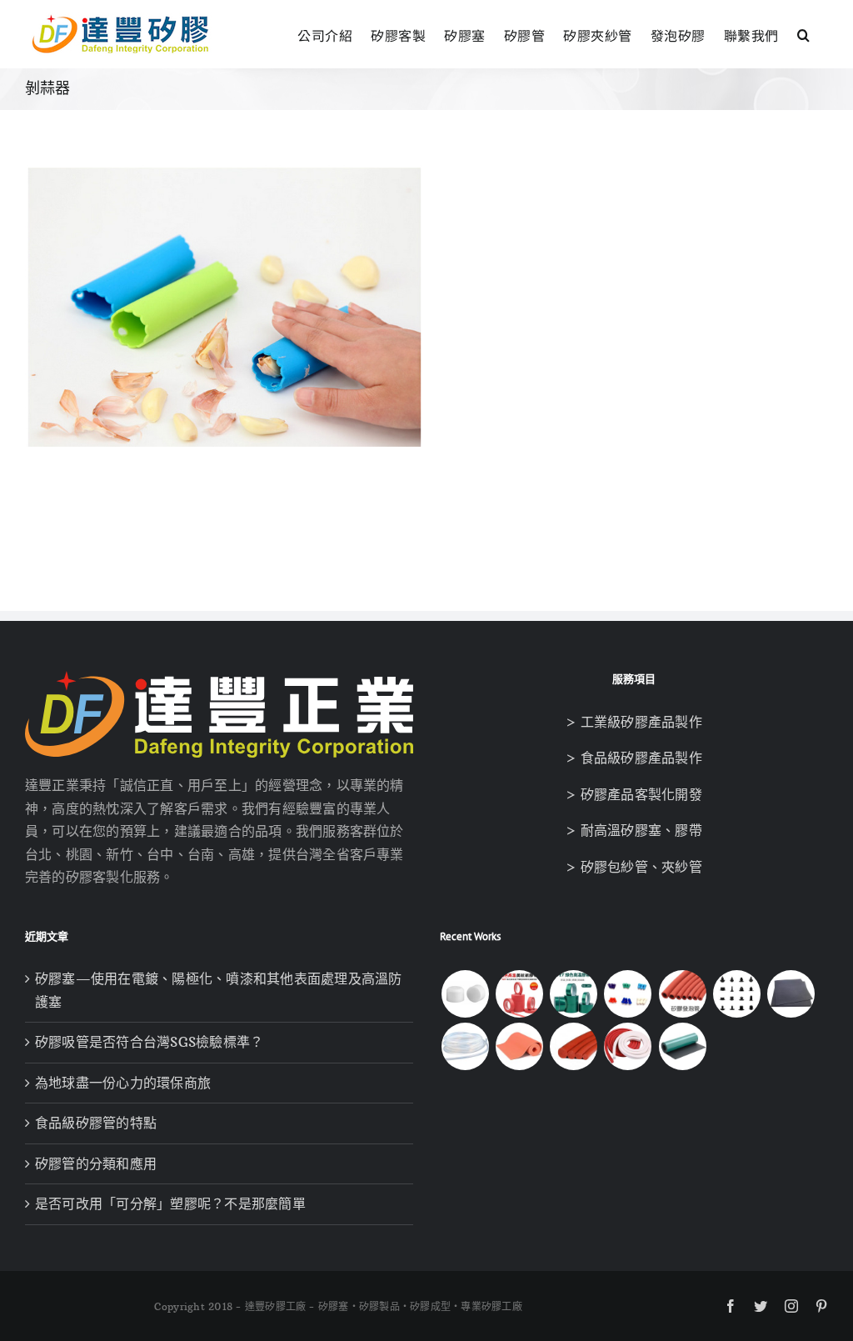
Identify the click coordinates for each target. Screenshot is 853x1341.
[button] (804, 33)
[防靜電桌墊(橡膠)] (682, 1046)
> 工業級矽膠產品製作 (634, 721)
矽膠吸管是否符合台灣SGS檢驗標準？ (149, 1041)
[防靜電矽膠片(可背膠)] (791, 994)
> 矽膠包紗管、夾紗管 (634, 866)
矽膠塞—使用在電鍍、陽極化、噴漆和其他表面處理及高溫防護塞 (218, 990)
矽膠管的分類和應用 (96, 1163)
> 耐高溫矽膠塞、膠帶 (634, 830)
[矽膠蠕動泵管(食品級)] (465, 1046)
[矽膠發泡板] (519, 1046)
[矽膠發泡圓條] (574, 1046)
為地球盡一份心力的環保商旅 (123, 1082)
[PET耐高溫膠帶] (574, 994)
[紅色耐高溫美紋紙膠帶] (519, 994)
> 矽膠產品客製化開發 (634, 794)
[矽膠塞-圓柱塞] (465, 994)
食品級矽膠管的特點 (96, 1122)
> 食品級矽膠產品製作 (634, 757)
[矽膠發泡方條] (628, 1046)
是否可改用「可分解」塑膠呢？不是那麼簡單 (170, 1203)
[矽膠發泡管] (682, 994)
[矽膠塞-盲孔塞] (628, 994)
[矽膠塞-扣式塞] (736, 994)
